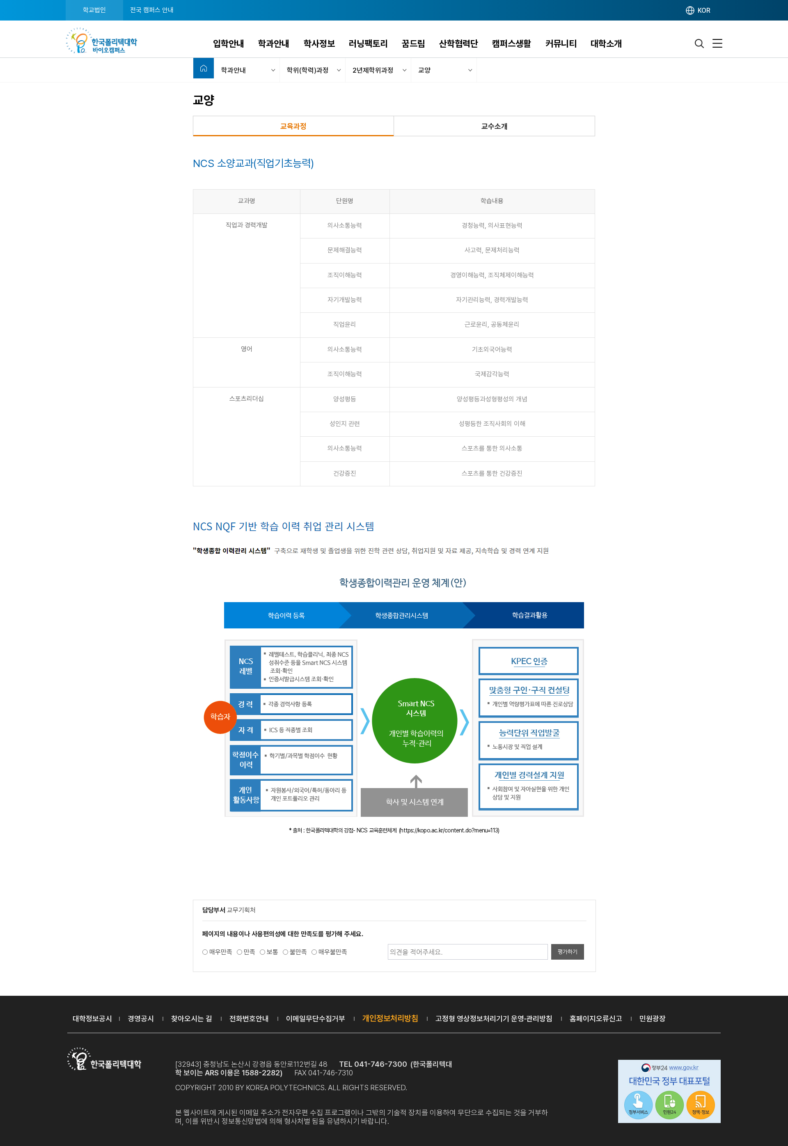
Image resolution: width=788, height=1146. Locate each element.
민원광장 (652, 1018)
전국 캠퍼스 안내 (152, 10)
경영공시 (141, 1018)
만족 (249, 952)
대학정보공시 (92, 1018)
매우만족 (220, 952)
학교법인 (94, 10)
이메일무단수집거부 (315, 1018)
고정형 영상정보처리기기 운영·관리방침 (493, 1018)
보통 (272, 952)
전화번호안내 (249, 1018)
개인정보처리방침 (390, 1018)
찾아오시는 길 (191, 1018)
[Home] (203, 68)
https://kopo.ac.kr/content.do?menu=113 (449, 830)
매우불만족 (332, 952)
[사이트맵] (717, 43)
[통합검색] (700, 43)
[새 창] (669, 1092)
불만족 (298, 952)
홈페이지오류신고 (596, 1018)
